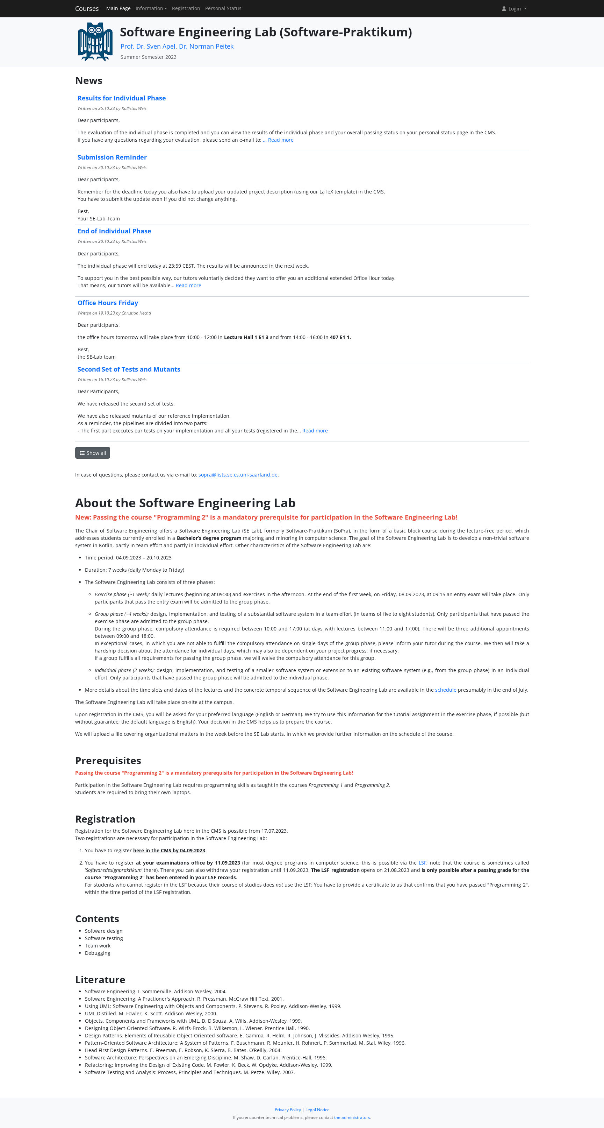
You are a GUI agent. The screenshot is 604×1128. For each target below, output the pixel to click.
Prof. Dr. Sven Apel (148, 46)
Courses (87, 8)
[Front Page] (95, 41)
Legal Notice (317, 1110)
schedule (445, 689)
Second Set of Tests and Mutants (129, 369)
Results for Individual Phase (122, 98)
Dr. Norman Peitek (206, 46)
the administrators (352, 1117)
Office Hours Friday (108, 302)
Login (515, 8)
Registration (186, 8)
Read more (281, 139)
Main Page (118, 8)
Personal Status (223, 8)
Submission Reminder (112, 157)
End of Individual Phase (114, 231)
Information (149, 8)
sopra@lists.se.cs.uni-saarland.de (238, 474)
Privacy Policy (288, 1110)
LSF (422, 862)
